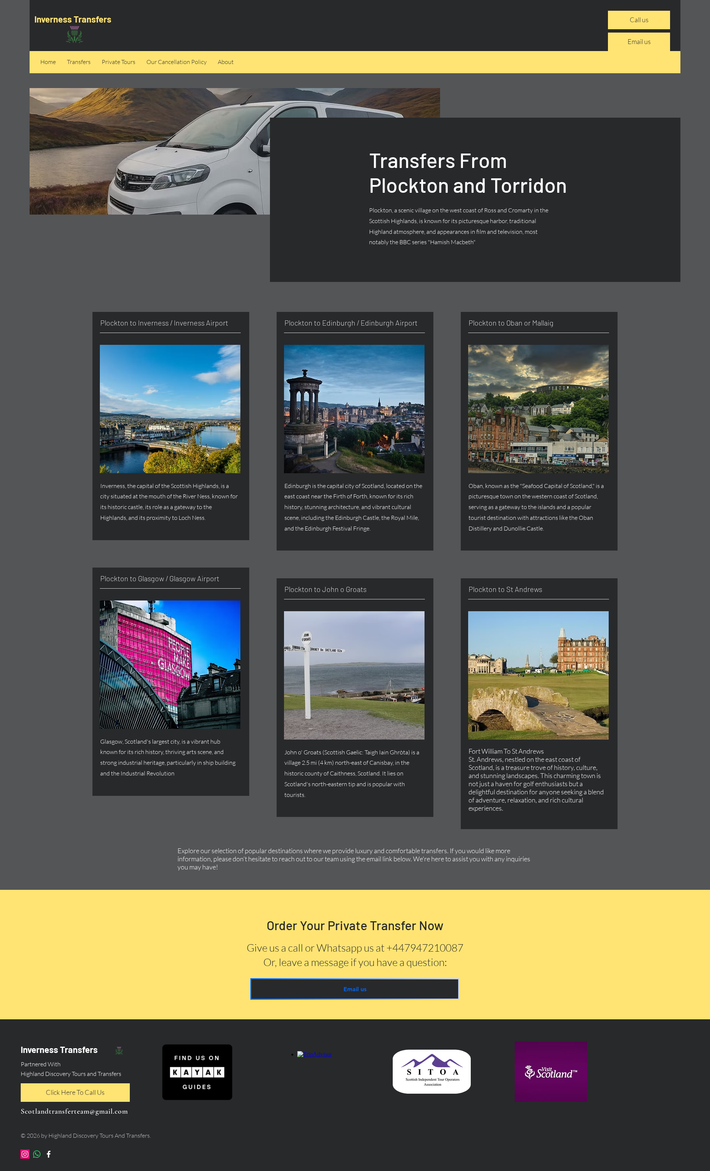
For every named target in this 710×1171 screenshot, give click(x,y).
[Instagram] (25, 1154)
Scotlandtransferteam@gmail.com (74, 1111)
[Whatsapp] (36, 1154)
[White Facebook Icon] (48, 1154)
